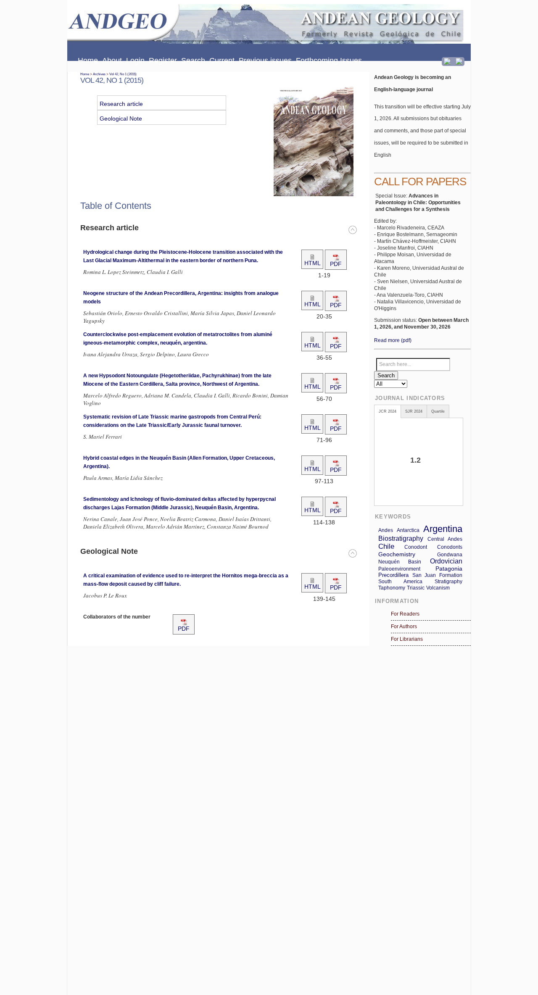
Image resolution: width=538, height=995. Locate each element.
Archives (99, 74)
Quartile (438, 411)
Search (193, 60)
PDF (336, 264)
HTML (312, 263)
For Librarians (407, 639)
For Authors (404, 626)
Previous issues (265, 60)
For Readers (405, 614)
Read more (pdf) (392, 340)
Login (135, 60)
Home (88, 60)
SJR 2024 (413, 411)
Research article (121, 103)
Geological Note (121, 118)
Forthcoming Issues (329, 60)
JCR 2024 (387, 411)
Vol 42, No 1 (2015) (123, 74)
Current (222, 60)
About (112, 60)
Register (163, 60)
